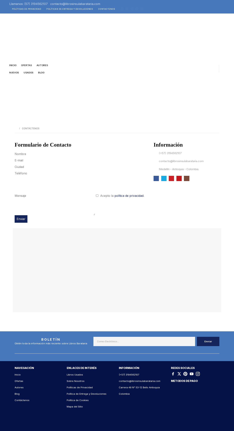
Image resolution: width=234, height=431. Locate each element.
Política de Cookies (78, 400)
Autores (42, 65)
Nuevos (14, 72)
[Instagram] (142, 9)
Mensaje (21, 196)
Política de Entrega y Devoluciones (86, 393)
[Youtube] (137, 9)
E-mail (19, 160)
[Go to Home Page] (16, 128)
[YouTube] (192, 373)
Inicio (12, 65)
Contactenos (106, 9)
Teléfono (21, 173)
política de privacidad (129, 196)
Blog (41, 72)
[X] (127, 9)
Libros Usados (75, 374)
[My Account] (210, 68)
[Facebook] (122, 9)
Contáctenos (22, 400)
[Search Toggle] (199, 69)
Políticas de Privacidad (26, 9)
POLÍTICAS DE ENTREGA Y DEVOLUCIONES (69, 9)
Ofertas (19, 381)
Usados (28, 72)
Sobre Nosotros (75, 381)
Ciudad (20, 167)
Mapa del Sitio (75, 406)
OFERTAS (26, 65)
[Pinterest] (132, 9)
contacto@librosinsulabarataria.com (75, 4)
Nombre (21, 154)
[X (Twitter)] (179, 373)
